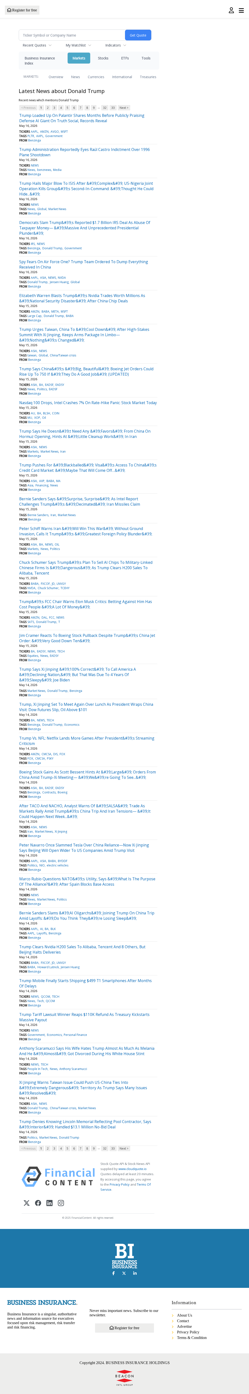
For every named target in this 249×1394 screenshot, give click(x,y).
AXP (41, 481)
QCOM (45, 996)
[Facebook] (38, 1203)
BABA (45, 311)
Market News (57, 209)
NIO (42, 865)
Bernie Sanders (37, 515)
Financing (42, 485)
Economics (71, 725)
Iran (63, 451)
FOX (62, 754)
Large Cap (34, 316)
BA (41, 385)
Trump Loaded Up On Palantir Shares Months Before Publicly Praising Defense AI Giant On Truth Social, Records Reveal (81, 118)
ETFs (125, 58)
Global (41, 209)
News (75, 76)
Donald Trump (52, 248)
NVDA (62, 278)
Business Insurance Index (40, 60)
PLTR (30, 136)
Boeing (62, 792)
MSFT (64, 132)
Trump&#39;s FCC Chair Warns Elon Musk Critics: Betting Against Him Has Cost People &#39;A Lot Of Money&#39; (85, 604)
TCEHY (65, 588)
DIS (55, 754)
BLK (53, 929)
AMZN (44, 132)
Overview (56, 76)
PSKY (50, 758)
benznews (44, 170)
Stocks (103, 58)
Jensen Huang (59, 282)
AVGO (55, 132)
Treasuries (148, 76)
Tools (146, 58)
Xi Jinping (61, 831)
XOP (37, 418)
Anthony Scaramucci (73, 1069)
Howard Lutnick (48, 967)
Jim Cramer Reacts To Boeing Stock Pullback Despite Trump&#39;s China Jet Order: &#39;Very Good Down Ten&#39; (87, 638)
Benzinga (34, 140)
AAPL (34, 132)
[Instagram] (61, 1203)
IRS (33, 244)
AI (41, 929)
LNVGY (61, 584)
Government (53, 136)
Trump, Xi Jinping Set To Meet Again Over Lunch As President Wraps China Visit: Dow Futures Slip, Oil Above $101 (86, 707)
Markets (78, 58)
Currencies (96, 76)
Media (57, 170)
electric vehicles (57, 865)
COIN (55, 413)
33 (113, 108)
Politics (42, 389)
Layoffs (42, 933)
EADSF (49, 385)
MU (29, 418)
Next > (124, 108)
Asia (30, 485)
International (122, 76)
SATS (30, 622)
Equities (32, 656)
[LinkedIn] (49, 1203)
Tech (40, 1001)
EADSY (59, 385)
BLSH (46, 413)
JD (53, 584)
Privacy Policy (120, 1184)
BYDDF (62, 861)
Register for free (24, 10)
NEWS (35, 165)
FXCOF (45, 584)
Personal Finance (75, 1035)
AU (33, 413)
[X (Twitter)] (27, 1203)
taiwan (31, 355)
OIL (57, 544)
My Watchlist (76, 45)
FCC (51, 617)
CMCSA (46, 754)
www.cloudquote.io (132, 1169)
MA (58, 481)
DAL (44, 617)
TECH (61, 651)
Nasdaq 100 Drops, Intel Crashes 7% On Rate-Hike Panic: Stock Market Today (88, 402)
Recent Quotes (34, 45)
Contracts (49, 792)
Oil (44, 418)
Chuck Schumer (48, 588)
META (55, 311)
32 (105, 108)
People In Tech (37, 1069)
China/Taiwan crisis (63, 355)
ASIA (43, 278)
